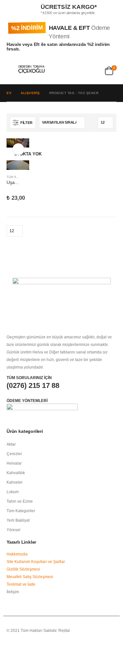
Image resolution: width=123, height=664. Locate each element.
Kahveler (15, 482)
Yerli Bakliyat (18, 520)
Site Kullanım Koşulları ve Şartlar (36, 561)
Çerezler (14, 454)
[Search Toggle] (54, 69)
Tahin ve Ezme (20, 501)
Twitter (24, 648)
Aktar (11, 444)
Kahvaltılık (16, 473)
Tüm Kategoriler (21, 511)
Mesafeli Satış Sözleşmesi (30, 576)
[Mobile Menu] (12, 69)
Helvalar (14, 463)
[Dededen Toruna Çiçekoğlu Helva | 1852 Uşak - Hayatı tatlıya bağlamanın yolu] (31, 69)
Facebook (12, 648)
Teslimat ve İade (21, 584)
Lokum (13, 492)
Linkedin (36, 648)
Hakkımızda (17, 554)
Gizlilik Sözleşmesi (23, 569)
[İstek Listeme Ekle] (26, 177)
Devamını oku (18, 149)
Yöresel (13, 530)
